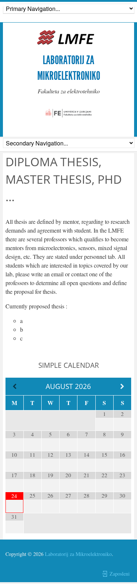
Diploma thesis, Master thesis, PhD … (63, 179)
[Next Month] (122, 387)
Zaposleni (120, 573)
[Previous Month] (14, 387)
